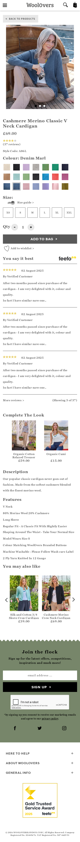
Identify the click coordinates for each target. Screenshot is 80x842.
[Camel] (6, 177)
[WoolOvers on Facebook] (15, 728)
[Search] (65, 5)
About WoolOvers (23, 763)
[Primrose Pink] (55, 186)
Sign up (39, 687)
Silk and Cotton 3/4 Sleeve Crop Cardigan (24, 616)
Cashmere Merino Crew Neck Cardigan (56, 616)
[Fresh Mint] (16, 177)
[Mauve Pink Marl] (65, 177)
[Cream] (6, 167)
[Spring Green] (45, 167)
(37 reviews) (11, 144)
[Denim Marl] (16, 186)
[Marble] (36, 167)
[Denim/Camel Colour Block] (6, 186)
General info (18, 773)
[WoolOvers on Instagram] (64, 728)
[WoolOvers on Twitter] (40, 728)
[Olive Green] (65, 186)
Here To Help (18, 753)
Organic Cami (56, 454)
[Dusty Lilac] (45, 186)
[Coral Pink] (55, 177)
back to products (22, 19)
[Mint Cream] (26, 177)
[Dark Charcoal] (36, 177)
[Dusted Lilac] (26, 167)
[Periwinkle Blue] (36, 186)
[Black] (16, 167)
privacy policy (50, 718)
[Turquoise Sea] (45, 177)
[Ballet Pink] (26, 186)
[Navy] (65, 167)
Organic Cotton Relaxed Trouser (23, 455)
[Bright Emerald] (55, 167)
